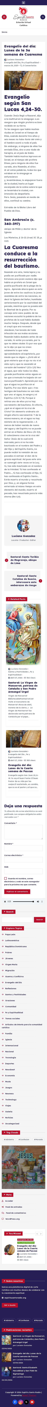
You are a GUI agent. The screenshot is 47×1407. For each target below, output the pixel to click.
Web (6, 867)
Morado (39, 1139)
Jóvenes (9, 958)
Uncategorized (12, 1124)
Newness (9, 1093)
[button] (37, 1234)
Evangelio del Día (12, 62)
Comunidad (10, 1006)
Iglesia (8, 1039)
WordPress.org (13, 1219)
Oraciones (10, 1000)
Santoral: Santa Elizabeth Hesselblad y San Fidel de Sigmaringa (25, 1373)
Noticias (9, 1118)
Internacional (11, 1045)
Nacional (9, 1051)
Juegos (8, 1087)
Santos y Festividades (18, 672)
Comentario (10, 823)
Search (10, 911)
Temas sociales (12, 1018)
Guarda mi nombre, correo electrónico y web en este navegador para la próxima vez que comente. (21, 881)
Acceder (9, 1201)
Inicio (4, 32)
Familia (8, 1033)
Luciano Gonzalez (15, 59)
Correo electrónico (13, 855)
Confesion (24, 1139)
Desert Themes (29, 1398)
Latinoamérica (12, 940)
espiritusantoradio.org (15, 1300)
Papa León (10, 934)
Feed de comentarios (16, 1213)
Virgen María (11, 964)
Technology (10, 1100)
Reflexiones (10, 988)
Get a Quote (10, 1308)
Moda (8, 1081)
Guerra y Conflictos (14, 976)
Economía (10, 1075)
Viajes (8, 1106)
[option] (27, 1251)
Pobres (8, 952)
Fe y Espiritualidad (30, 62)
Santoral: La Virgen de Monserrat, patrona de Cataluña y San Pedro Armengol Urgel (29, 1341)
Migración (10, 970)
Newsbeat (10, 1069)
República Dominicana (16, 946)
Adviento (10, 1139)
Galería (8, 1112)
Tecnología (10, 1057)
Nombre (8, 844)
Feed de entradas (14, 1207)
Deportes (9, 1063)
